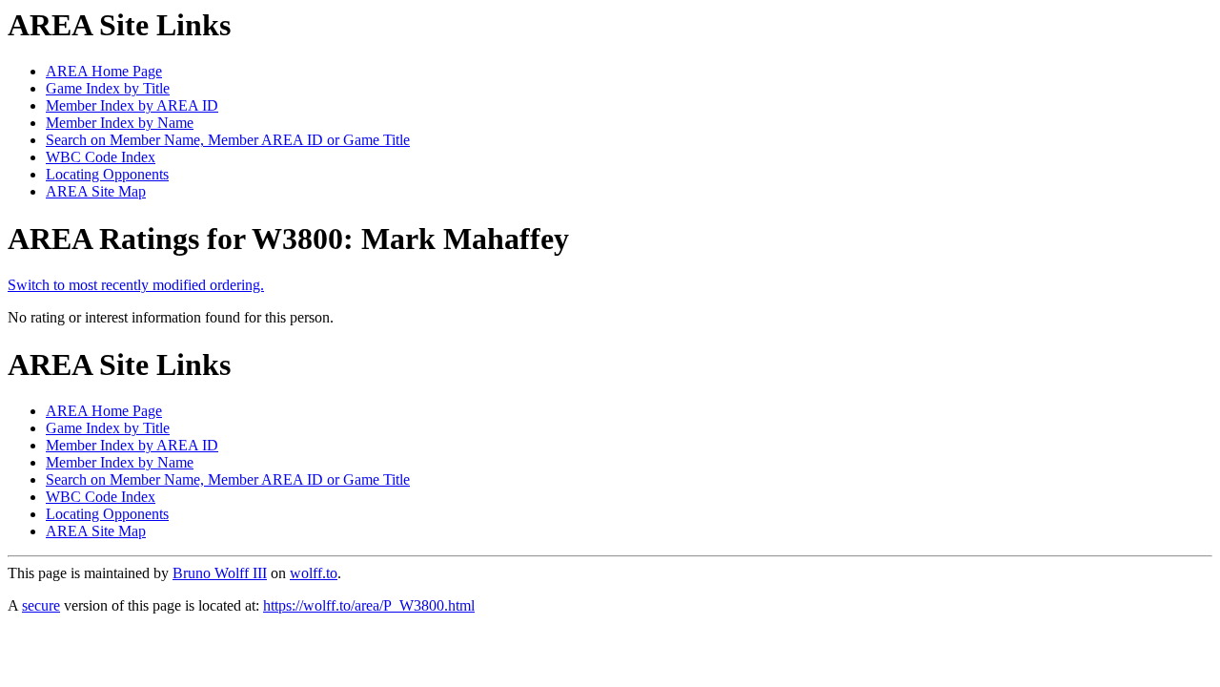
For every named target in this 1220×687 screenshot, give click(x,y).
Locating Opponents (107, 174)
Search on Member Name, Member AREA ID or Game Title (228, 140)
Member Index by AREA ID (132, 105)
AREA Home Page (104, 71)
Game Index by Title (108, 88)
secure (41, 605)
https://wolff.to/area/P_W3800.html (369, 605)
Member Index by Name (119, 122)
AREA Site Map (96, 191)
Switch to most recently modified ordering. (136, 285)
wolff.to (313, 573)
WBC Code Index (100, 157)
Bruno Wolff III (220, 573)
